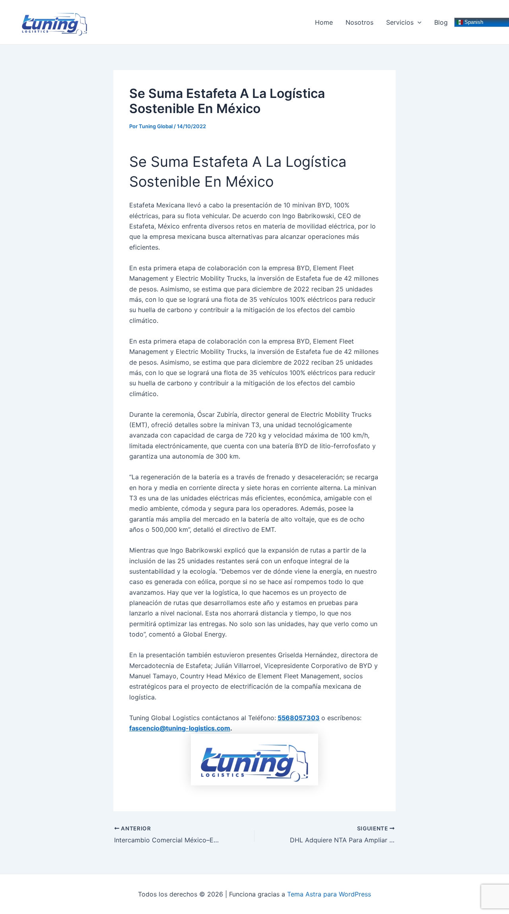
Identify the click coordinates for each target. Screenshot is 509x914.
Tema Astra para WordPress (329, 894)
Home (324, 22)
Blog (441, 22)
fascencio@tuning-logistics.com (179, 728)
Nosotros (359, 22)
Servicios (400, 22)
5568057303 (299, 718)
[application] (418, 22)
